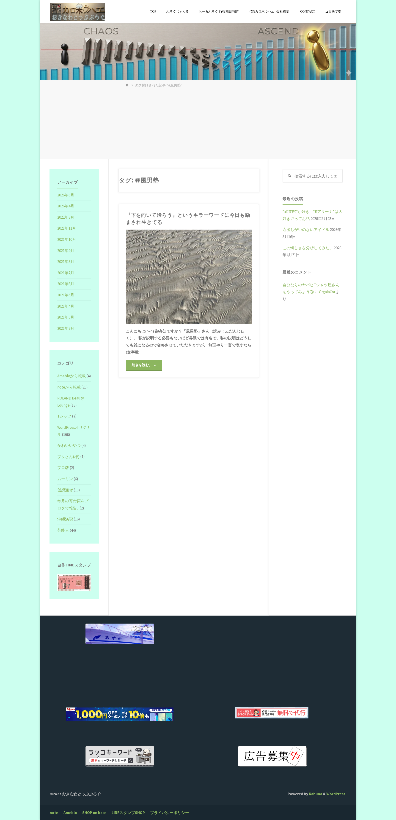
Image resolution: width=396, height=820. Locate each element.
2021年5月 (65, 294)
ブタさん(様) (68, 456)
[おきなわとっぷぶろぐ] (77, 11)
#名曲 (136, 263)
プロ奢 (63, 467)
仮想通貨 (65, 490)
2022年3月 (65, 217)
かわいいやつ (69, 445)
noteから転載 (69, 387)
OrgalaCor (327, 291)
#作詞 (130, 258)
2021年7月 (65, 272)
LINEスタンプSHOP (128, 812)
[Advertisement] (198, 125)
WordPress (335, 793)
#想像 (133, 268)
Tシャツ (64, 416)
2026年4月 (65, 206)
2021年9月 (65, 250)
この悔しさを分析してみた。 (308, 247)
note (54, 812)
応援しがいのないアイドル (306, 229)
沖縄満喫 (65, 519)
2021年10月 (66, 239)
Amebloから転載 (71, 375)
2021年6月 (65, 283)
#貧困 (136, 273)
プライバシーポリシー (169, 812)
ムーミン (65, 478)
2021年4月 (65, 306)
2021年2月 (65, 328)
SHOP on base (94, 812)
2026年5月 (65, 195)
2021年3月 (65, 317)
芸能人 (63, 530)
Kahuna (315, 793)
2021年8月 (65, 261)
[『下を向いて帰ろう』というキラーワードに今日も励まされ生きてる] (220, 277)
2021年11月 (66, 228)
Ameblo (70, 812)
